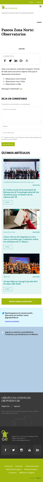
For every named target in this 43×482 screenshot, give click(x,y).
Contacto (39, 2)
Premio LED (7, 276)
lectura (12, 232)
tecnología (30, 182)
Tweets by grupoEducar (12, 321)
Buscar (31, 2)
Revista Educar (30, 469)
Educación (23, 182)
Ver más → (8, 202)
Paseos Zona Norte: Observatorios (24, 13)
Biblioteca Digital (26, 472)
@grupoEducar (11, 317)
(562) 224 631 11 (21, 438)
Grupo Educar (5, 13)
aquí (20, 89)
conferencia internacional (12, 182)
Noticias (12, 13)
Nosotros (8, 466)
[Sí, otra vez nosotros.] (36, 475)
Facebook (9, 334)
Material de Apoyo (14, 469)
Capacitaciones (32, 466)
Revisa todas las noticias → (21, 301)
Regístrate (6, 406)
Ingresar (17, 406)
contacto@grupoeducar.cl (23, 440)
